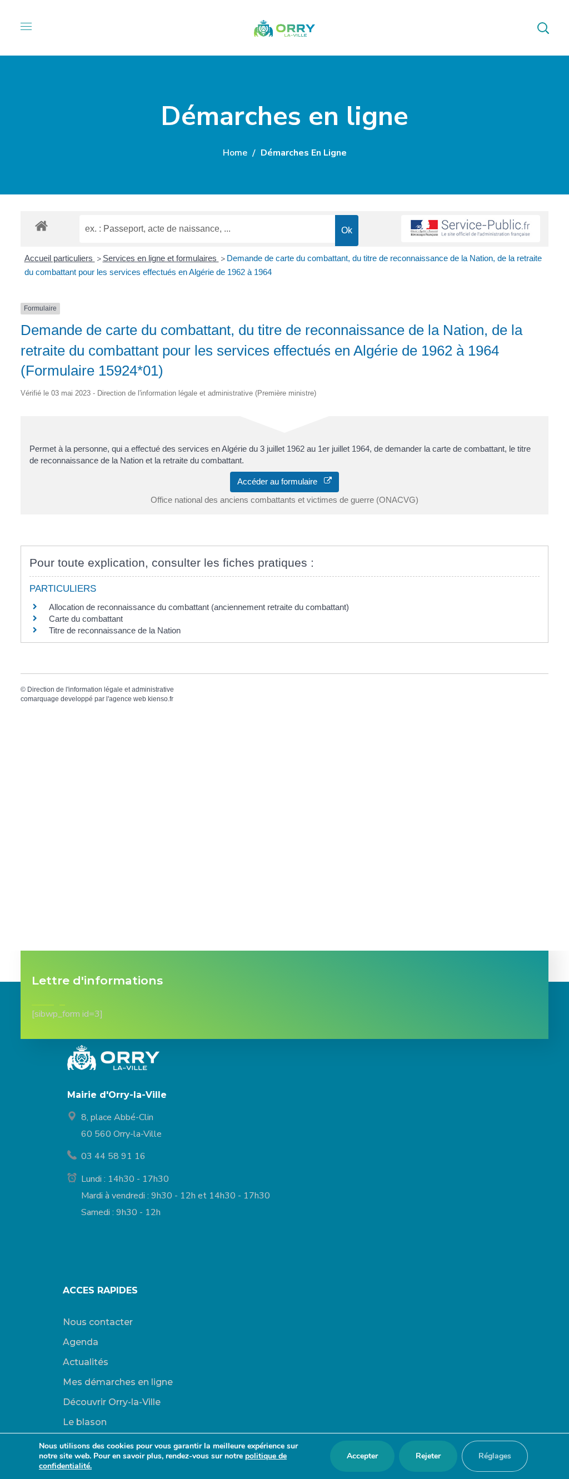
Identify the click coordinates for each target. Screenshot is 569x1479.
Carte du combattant (86, 618)
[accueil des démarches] (41, 225)
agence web (127, 699)
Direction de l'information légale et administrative (100, 689)
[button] (542, 28)
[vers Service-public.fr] (470, 228)
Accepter (362, 1456)
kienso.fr (160, 699)
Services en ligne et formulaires (161, 258)
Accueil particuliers (59, 258)
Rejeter (428, 1456)
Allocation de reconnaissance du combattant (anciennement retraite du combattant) (199, 607)
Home (235, 153)
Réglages (494, 1456)
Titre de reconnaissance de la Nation (115, 630)
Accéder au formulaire (280, 481)
